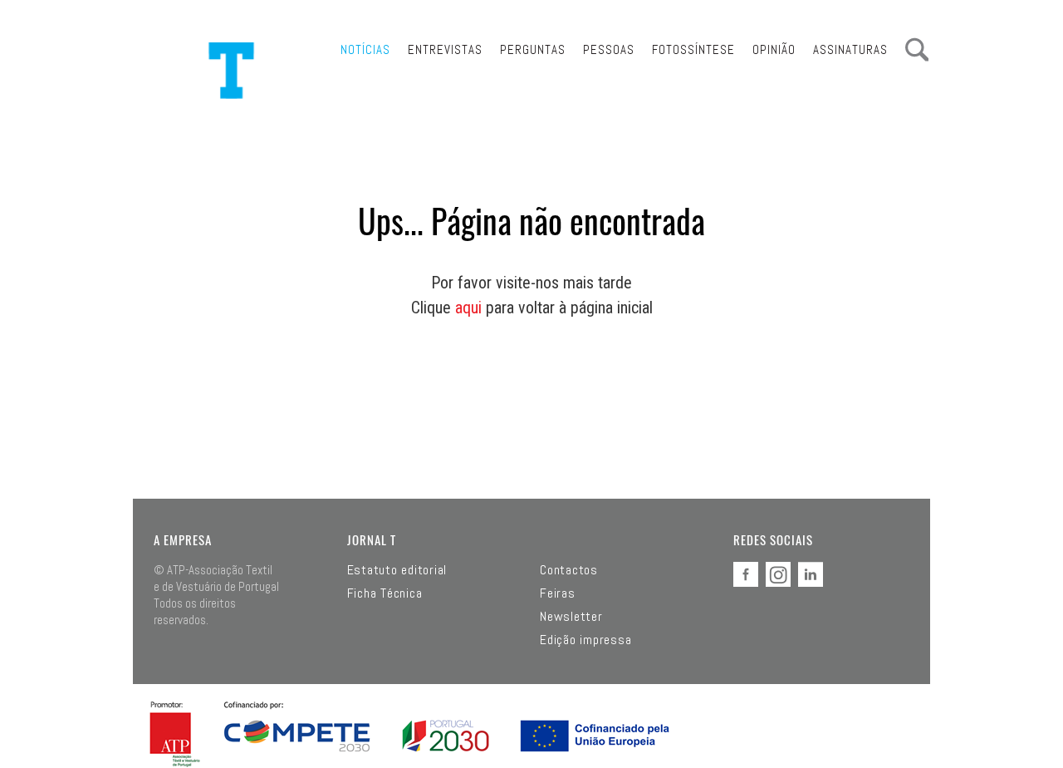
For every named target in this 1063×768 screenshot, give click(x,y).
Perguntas (533, 49)
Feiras (558, 593)
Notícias (365, 49)
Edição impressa (585, 640)
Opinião (774, 49)
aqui (468, 307)
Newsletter (571, 616)
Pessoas (608, 49)
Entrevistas (445, 49)
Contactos (569, 570)
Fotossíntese (693, 49)
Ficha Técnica (385, 593)
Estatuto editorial (397, 570)
